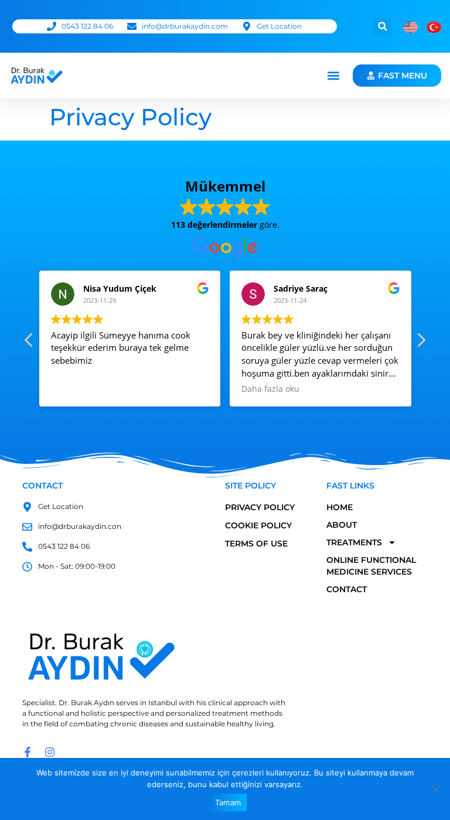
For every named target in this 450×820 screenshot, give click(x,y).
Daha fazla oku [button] (270, 389)
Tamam (228, 802)
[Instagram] (50, 752)
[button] (382, 27)
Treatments (354, 542)
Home (339, 507)
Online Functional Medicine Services (371, 566)
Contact (346, 589)
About (341, 525)
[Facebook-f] (27, 752)
